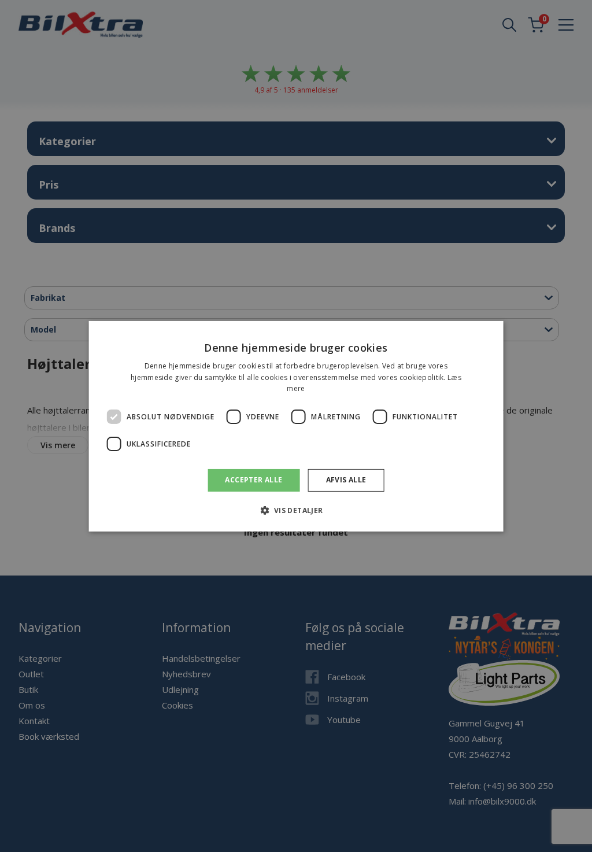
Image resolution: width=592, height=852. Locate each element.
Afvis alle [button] (346, 480)
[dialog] (296, 425)
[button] (296, 510)
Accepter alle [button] (253, 480)
